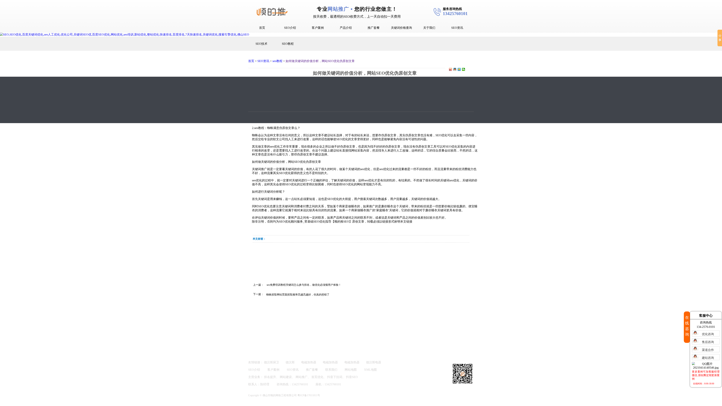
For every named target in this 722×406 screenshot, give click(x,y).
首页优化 (317, 377)
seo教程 (277, 61)
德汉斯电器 (373, 362)
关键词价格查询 (401, 27)
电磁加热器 (308, 362)
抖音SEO (352, 377)
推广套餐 (374, 27)
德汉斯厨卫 (271, 362)
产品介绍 (346, 27)
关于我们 (429, 27)
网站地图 (351, 369)
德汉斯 (290, 362)
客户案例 (318, 27)
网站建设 (286, 377)
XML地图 (370, 369)
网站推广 (302, 377)
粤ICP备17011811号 (308, 395)
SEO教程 (288, 43)
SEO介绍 (290, 27)
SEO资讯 (457, 27)
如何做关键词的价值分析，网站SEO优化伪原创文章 (320, 61)
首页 (262, 27)
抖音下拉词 (334, 377)
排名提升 (270, 377)
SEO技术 (261, 43)
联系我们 (331, 369)
